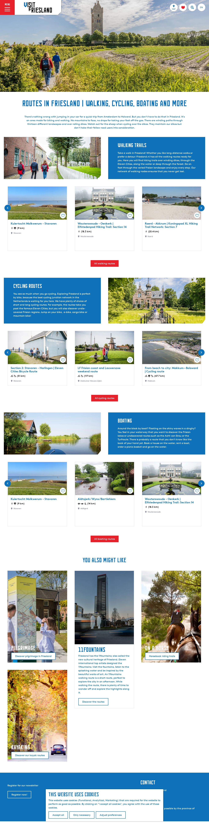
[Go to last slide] (7, 208)
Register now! (19, 794)
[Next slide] (201, 208)
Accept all (58, 815)
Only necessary (81, 815)
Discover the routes (93, 701)
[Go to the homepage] (38, 7)
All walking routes (104, 263)
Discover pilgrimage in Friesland (33, 656)
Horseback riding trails (162, 656)
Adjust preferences (111, 815)
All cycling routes (104, 398)
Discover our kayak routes (30, 755)
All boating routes (104, 538)
